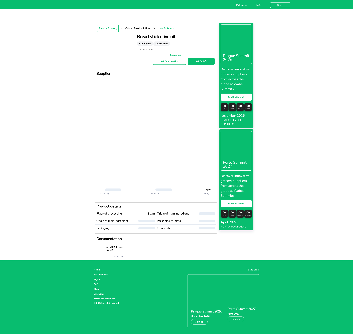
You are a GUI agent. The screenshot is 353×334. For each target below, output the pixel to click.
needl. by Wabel (110, 303)
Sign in (280, 5)
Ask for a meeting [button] (169, 61)
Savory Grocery (108, 28)
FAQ (258, 5)
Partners (240, 5)
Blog (96, 289)
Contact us (99, 293)
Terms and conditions (104, 298)
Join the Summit (236, 97)
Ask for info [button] (201, 61)
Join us (199, 321)
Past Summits (101, 274)
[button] (176, 55)
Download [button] (119, 256)
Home (97, 269)
